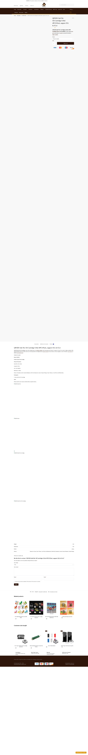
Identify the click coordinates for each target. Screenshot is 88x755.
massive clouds (45, 351)
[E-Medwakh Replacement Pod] (67, 608)
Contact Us (32, 5)
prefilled (37, 350)
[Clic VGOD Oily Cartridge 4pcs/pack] (73, 18)
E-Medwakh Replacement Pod (67, 616)
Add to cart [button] (36, 650)
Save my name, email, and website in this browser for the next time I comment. (27, 581)
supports (61, 33)
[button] (72, 11)
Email (45, 577)
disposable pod (52, 591)
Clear (53, 40)
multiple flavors (56, 31)
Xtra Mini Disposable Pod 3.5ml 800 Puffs (21, 617)
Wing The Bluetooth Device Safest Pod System (36, 646)
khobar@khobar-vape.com (69, 663)
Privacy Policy (16, 659)
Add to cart (66, 43)
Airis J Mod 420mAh (51, 645)
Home (15, 15)
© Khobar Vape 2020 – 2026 (19, 663)
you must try (70, 351)
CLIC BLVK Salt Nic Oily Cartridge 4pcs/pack (36, 617)
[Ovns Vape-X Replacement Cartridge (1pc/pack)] (21, 637)
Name (15, 577)
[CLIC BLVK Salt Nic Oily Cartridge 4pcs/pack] (36, 608)
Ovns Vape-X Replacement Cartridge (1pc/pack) (21, 646)
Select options (21, 621)
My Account (16, 5)
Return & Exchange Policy (28, 659)
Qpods (56, 591)
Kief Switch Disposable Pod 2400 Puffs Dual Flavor (51, 617)
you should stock (20, 352)
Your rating (16, 562)
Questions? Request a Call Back (81, 752)
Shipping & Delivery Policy (37, 659)
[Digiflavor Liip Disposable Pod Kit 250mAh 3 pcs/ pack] (72, 18)
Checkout (26, 5)
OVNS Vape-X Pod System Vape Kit (67, 645)
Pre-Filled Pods (24, 15)
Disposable (18, 15)
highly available (55, 34)
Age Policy (21, 5)
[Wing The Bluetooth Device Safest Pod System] (36, 637)
